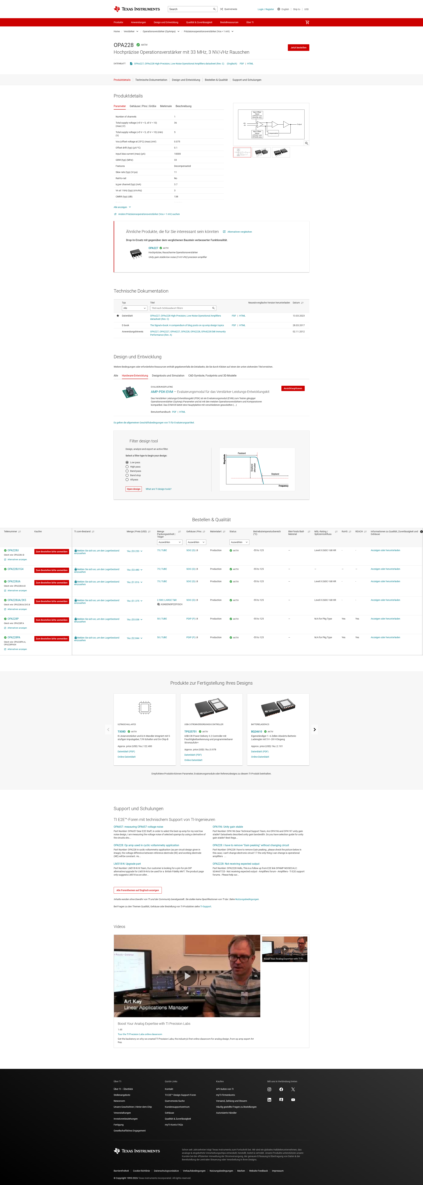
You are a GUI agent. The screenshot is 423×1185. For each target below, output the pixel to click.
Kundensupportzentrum (177, 1107)
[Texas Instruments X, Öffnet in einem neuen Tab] (293, 1090)
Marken (241, 1170)
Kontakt (169, 1089)
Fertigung (119, 1124)
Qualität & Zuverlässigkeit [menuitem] (199, 22)
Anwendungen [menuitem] (138, 22)
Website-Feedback (258, 1170)
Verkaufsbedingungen (194, 1170)
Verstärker (129, 31)
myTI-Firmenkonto (225, 1095)
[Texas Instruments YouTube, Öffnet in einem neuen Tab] (293, 1101)
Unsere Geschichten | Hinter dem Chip (133, 1107)
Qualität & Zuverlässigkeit (178, 1118)
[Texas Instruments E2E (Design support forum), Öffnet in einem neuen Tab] (281, 1101)
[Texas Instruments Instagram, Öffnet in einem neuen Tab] (269, 1090)
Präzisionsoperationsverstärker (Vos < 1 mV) (207, 31)
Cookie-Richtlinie (141, 1170)
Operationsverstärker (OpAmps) (159, 31)
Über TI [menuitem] (250, 22)
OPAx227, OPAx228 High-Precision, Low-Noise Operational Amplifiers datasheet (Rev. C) (179, 63)
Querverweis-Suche (175, 1101)
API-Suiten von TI (225, 1089)
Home (117, 31)
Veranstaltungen (122, 1112)
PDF (242, 63)
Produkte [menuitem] (118, 22)
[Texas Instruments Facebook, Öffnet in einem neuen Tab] (281, 1090)
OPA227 (153, 248)
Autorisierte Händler (226, 1112)
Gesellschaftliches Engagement (130, 1130)
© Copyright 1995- (126, 1178)
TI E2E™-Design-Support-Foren (180, 1095)
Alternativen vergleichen (240, 231)
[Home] (137, 9)
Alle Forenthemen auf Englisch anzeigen (137, 890)
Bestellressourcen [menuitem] (229, 22)
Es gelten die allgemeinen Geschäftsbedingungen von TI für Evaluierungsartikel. (154, 422)
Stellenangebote (122, 1095)
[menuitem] (307, 22)
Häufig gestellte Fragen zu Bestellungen (236, 1107)
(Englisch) (232, 63)
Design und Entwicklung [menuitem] (166, 22)
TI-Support (205, 906)
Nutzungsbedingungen (247, 899)
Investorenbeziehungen (126, 1118)
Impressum (278, 1170)
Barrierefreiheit (121, 1170)
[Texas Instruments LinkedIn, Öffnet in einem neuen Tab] (269, 1101)
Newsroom (119, 1101)
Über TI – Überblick (123, 1089)
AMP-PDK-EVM (162, 392)
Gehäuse (169, 1112)
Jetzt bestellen (299, 47)
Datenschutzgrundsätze (166, 1170)
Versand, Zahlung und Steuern (231, 1101)
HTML (250, 63)
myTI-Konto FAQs (174, 1124)
